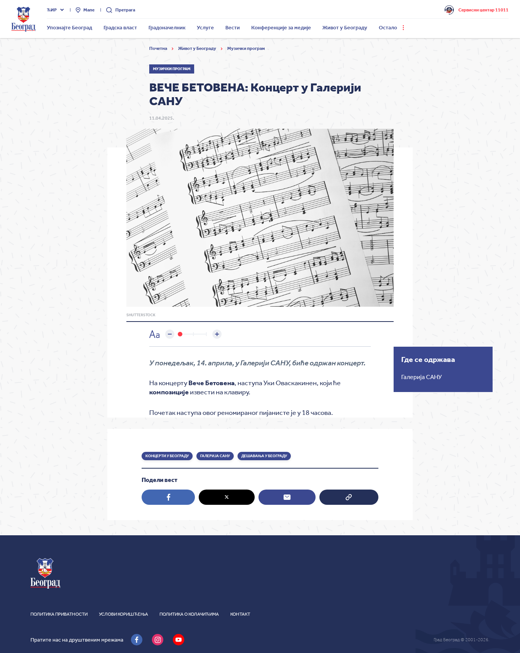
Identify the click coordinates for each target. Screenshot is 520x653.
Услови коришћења (123, 614)
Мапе (88, 10)
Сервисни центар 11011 (483, 10)
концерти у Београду (167, 456)
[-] (169, 334)
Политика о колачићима (189, 614)
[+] (217, 334)
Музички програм (246, 48)
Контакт (240, 614)
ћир (52, 10)
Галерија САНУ (215, 456)
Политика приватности (59, 614)
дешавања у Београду (264, 456)
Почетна (158, 48)
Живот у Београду (197, 48)
